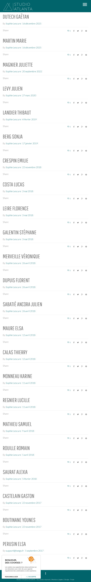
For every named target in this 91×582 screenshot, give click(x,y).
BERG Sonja (13, 136)
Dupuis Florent (16, 280)
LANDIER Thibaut (17, 112)
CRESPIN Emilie (15, 160)
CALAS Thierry (15, 352)
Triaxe (72, 579)
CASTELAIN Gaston (18, 496)
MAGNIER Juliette (18, 64)
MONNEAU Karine (17, 376)
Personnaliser (11, 577)
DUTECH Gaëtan (16, 16)
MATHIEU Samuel (17, 424)
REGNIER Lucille (16, 400)
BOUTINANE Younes (19, 520)
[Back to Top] (86, 569)
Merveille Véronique (21, 256)
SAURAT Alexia (15, 472)
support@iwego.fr (15, 550)
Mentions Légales (57, 579)
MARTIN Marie (15, 40)
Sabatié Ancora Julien (22, 304)
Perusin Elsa (14, 544)
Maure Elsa (13, 328)
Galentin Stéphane (19, 232)
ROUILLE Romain (16, 448)
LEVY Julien (13, 88)
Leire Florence (16, 208)
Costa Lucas (13, 184)
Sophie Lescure (13, 23)
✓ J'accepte (31, 577)
